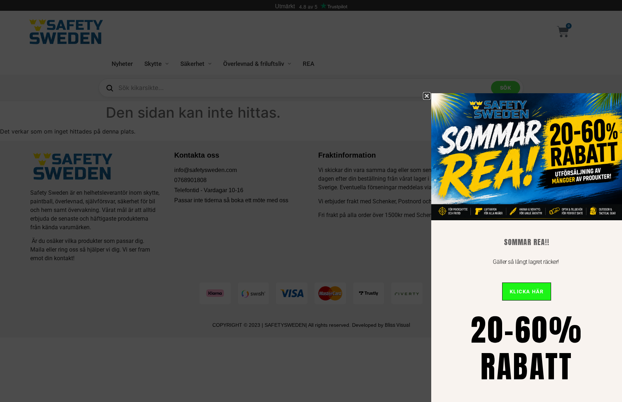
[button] (426, 96)
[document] (311, 201)
